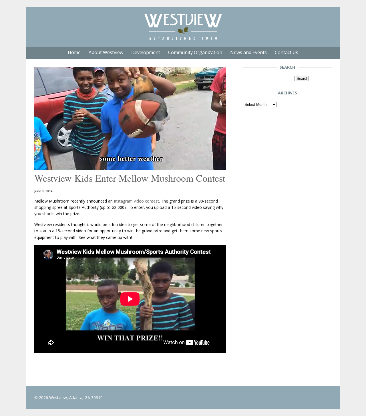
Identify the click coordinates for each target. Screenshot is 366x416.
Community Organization (195, 52)
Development (145, 52)
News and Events (248, 52)
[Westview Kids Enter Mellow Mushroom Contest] (130, 168)
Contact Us (286, 52)
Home (74, 52)
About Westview (106, 52)
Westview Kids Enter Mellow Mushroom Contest (129, 178)
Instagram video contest (136, 201)
